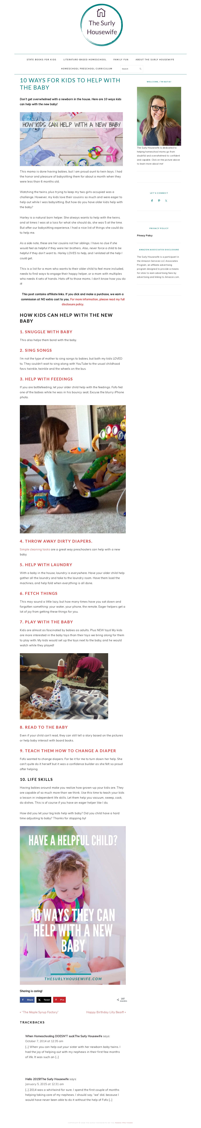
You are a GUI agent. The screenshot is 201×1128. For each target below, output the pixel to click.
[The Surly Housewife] (100, 50)
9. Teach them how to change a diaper (68, 750)
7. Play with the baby (46, 622)
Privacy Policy (144, 235)
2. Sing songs (36, 350)
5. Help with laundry (46, 564)
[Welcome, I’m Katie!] (159, 116)
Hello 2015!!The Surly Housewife (47, 1079)
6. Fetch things (39, 593)
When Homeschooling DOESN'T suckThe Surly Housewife (63, 1036)
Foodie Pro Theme (124, 1123)
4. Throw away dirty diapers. (56, 541)
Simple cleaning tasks (35, 549)
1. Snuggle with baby (46, 331)
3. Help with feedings (46, 379)
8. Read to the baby (44, 727)
